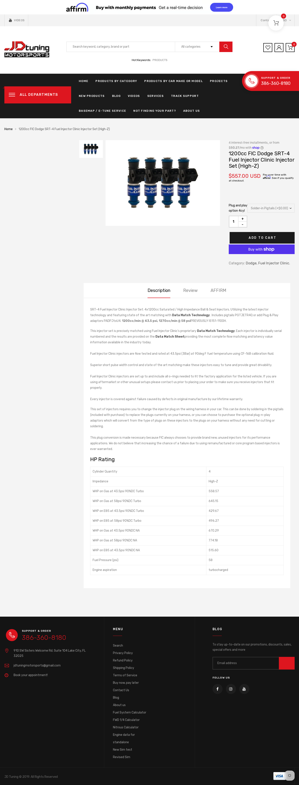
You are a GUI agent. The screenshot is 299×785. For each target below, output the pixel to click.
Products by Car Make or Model (173, 81)
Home (83, 81)
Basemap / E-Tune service (102, 110)
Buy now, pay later (126, 683)
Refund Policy (123, 660)
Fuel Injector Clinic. (274, 263)
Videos (134, 96)
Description (159, 290)
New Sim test (122, 750)
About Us (191, 110)
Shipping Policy (123, 668)
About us (119, 705)
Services (155, 96)
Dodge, (251, 263)
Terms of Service (125, 675)
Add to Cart (262, 238)
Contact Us (121, 690)
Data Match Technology (191, 315)
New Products (92, 96)
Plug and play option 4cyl (238, 208)
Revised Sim (121, 757)
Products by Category (116, 81)
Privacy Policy (123, 653)
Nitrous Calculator (126, 727)
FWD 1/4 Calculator (126, 720)
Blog (116, 96)
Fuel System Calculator (129, 712)
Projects (219, 81)
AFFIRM (218, 290)
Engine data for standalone (124, 738)
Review (190, 290)
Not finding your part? (154, 110)
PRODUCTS (160, 60)
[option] (163, 183)
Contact (266, 20)
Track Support (185, 96)
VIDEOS (19, 20)
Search (118, 645)
